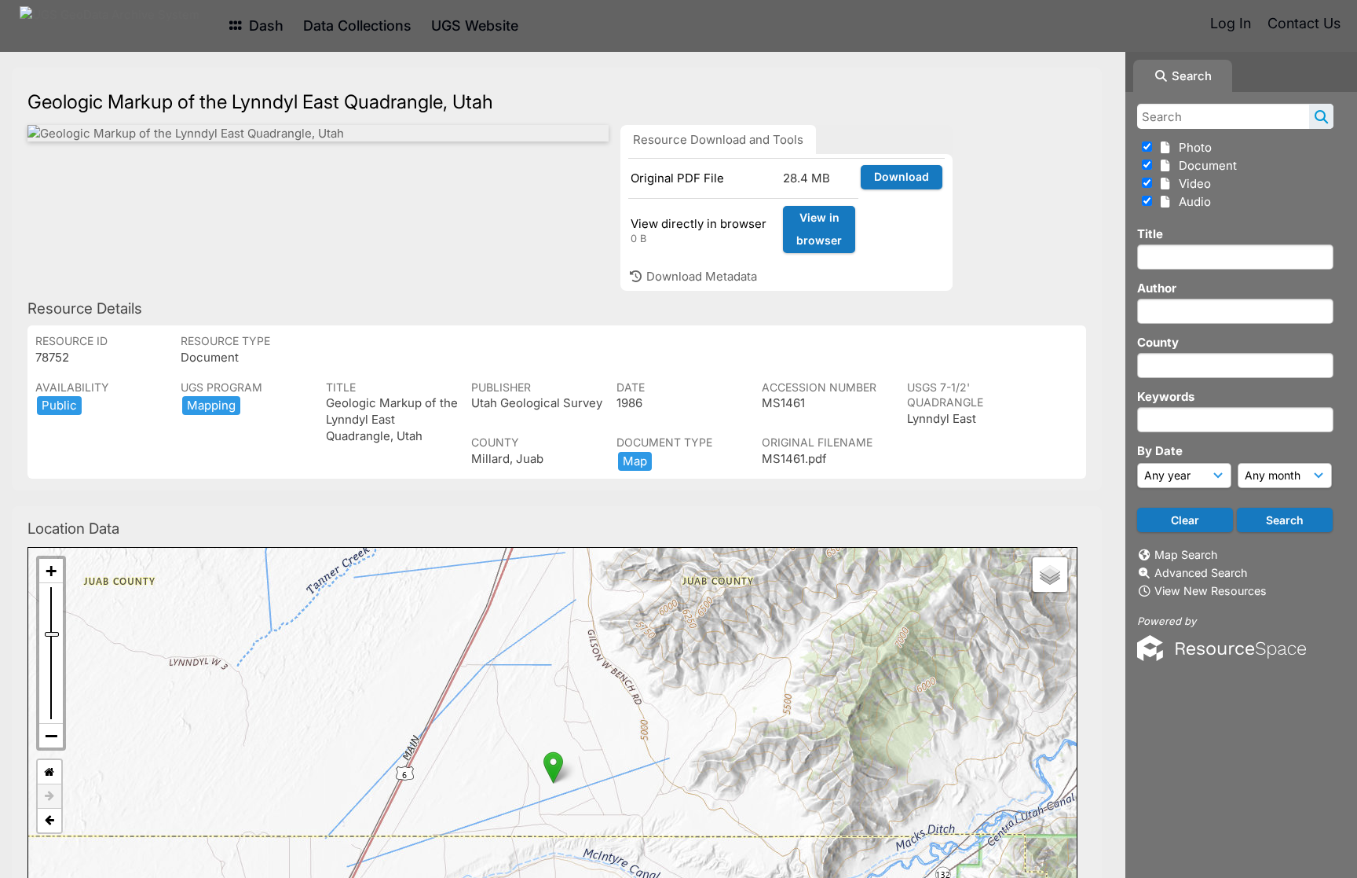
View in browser (819, 229)
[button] (553, 767)
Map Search (1185, 554)
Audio (1191, 201)
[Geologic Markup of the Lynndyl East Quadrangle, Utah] (318, 133)
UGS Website (474, 25)
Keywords (1165, 396)
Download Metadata (700, 276)
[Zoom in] (51, 571)
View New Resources (1210, 590)
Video (1191, 183)
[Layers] (1050, 574)
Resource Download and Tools (718, 139)
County (1158, 342)
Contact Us (1304, 23)
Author (1156, 288)
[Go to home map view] (49, 772)
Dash (264, 25)
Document (1204, 165)
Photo (1192, 147)
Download (901, 176)
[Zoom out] (51, 736)
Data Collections (357, 25)
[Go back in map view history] (49, 820)
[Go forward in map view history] (49, 796)
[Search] (1321, 116)
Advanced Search (1200, 572)
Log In (1230, 23)
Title (1150, 233)
